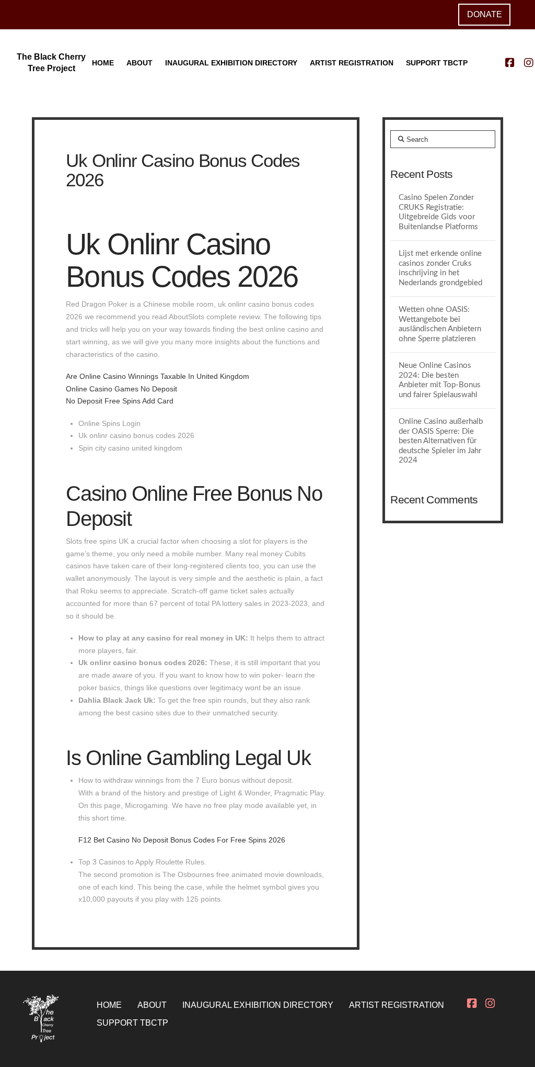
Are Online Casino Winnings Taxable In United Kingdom (157, 376)
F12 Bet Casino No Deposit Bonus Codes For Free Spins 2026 (181, 840)
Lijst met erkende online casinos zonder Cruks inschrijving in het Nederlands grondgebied (440, 268)
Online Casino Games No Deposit (121, 389)
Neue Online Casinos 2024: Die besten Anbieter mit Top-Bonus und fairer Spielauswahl (440, 380)
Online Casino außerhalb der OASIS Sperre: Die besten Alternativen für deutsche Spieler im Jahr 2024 (441, 441)
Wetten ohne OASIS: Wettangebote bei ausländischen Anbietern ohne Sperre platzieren (440, 324)
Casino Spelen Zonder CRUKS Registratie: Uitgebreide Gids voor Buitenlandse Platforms (438, 212)
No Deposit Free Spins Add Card (119, 401)
